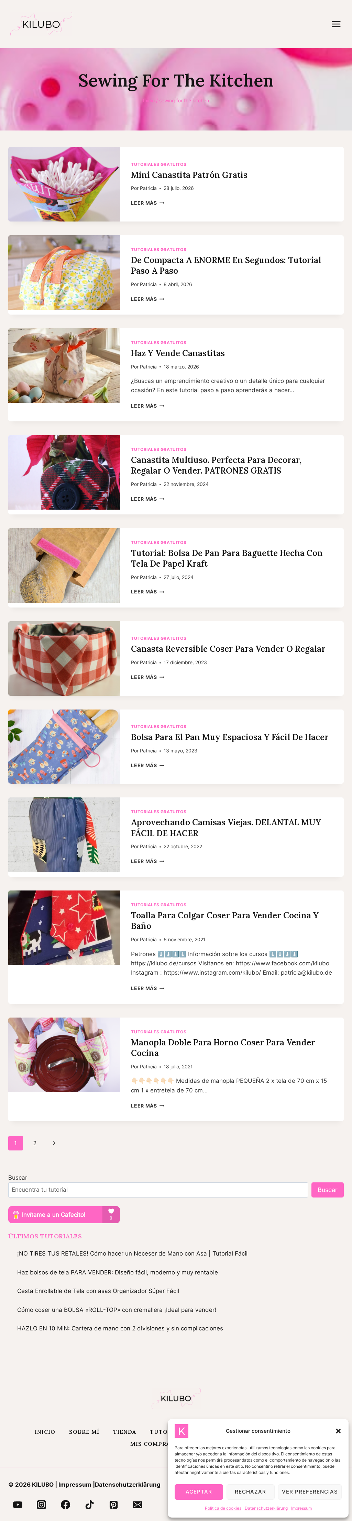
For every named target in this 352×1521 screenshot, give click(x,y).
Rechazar (250, 1491)
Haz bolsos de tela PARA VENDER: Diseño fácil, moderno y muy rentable (117, 1272)
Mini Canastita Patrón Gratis (189, 175)
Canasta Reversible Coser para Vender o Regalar (228, 649)
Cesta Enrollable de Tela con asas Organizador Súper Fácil (98, 1290)
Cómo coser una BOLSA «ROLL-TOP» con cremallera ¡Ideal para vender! (116, 1309)
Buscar (17, 1177)
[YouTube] (17, 1505)
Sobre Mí (84, 1431)
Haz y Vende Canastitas (178, 353)
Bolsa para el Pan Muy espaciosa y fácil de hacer (230, 737)
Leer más (147, 203)
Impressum (301, 1508)
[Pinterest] (113, 1505)
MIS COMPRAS (152, 1443)
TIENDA (124, 1431)
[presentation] (64, 184)
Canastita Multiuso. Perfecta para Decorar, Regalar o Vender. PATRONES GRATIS (216, 465)
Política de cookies (223, 1508)
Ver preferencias (310, 1491)
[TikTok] (89, 1505)
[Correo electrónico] (137, 1505)
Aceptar (199, 1491)
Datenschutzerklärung (266, 1508)
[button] (338, 1431)
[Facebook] (65, 1505)
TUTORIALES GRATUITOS (158, 164)
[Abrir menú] (339, 24)
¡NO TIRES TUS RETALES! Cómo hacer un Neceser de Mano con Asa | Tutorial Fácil (132, 1253)
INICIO (45, 1431)
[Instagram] (41, 1505)
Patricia (148, 188)
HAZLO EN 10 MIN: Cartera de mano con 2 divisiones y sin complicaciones (120, 1328)
